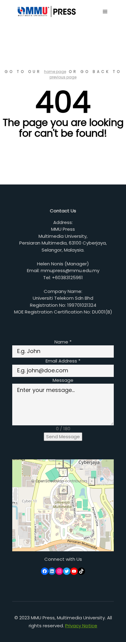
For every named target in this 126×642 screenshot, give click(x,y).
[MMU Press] (45, 11)
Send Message (63, 436)
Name (63, 342)
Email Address (63, 361)
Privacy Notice (81, 625)
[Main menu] (105, 12)
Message (63, 380)
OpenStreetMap (49, 481)
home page (55, 71)
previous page (63, 77)
